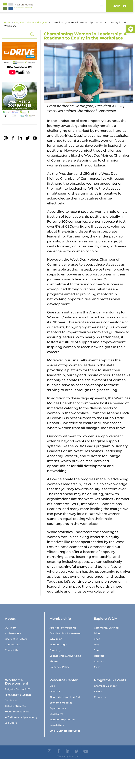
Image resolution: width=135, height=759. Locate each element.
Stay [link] (96, 650)
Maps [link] (97, 667)
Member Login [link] (58, 644)
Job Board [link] (11, 700)
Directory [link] (55, 650)
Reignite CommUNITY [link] (18, 689)
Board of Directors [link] (16, 638)
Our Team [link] (10, 627)
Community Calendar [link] (106, 627)
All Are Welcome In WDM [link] (65, 697)
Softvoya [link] (73, 756)
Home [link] (7, 22)
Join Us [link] (119, 6)
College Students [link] (15, 706)
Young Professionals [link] (17, 711)
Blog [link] (16, 22)
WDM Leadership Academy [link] (21, 717)
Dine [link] (97, 633)
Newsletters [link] (57, 725)
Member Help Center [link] (62, 719)
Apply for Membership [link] (63, 627)
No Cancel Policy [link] (59, 667)
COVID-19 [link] (55, 691)
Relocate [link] (99, 655)
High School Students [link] (18, 694)
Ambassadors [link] (13, 633)
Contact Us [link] (11, 650)
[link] (130, 29)
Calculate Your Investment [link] (65, 633)
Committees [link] (12, 644)
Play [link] (96, 644)
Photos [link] (54, 661)
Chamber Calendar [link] (105, 685)
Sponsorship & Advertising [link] (65, 655)
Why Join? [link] (56, 638)
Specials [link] (99, 661)
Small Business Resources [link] (65, 730)
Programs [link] (100, 697)
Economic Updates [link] (61, 702)
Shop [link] (97, 638)
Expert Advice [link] (58, 708)
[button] (101, 6)
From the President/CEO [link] (34, 22)
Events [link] (98, 691)
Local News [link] (56, 713)
